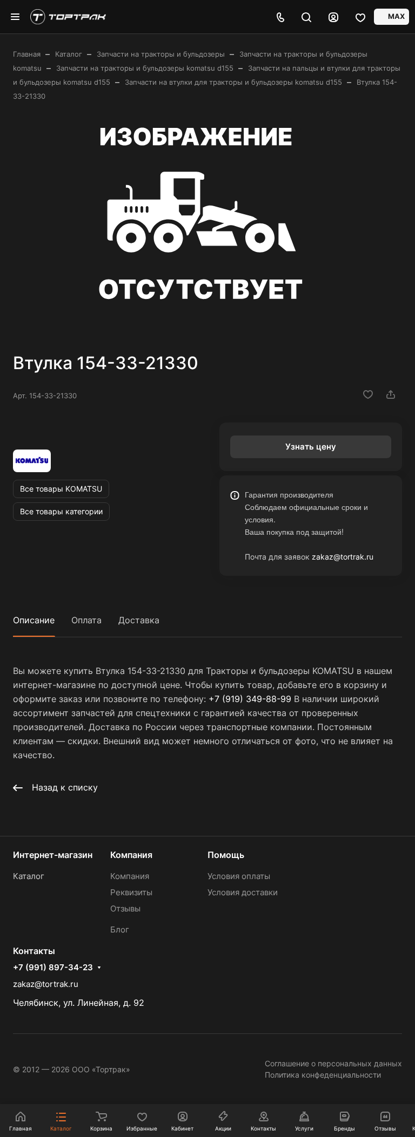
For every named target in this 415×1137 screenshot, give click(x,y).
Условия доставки (243, 892)
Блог (119, 929)
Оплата (86, 620)
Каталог (28, 876)
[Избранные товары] (360, 16)
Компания (131, 854)
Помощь (226, 854)
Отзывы (125, 908)
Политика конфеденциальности (323, 1074)
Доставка (138, 620)
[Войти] (333, 16)
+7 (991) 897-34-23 (53, 967)
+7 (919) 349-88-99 (250, 698)
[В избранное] (368, 394)
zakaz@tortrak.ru (342, 556)
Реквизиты (131, 892)
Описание (34, 620)
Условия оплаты (239, 876)
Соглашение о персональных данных (333, 1063)
